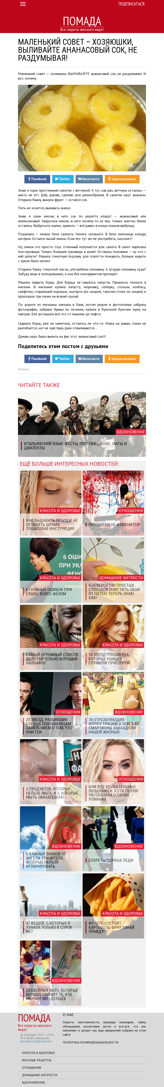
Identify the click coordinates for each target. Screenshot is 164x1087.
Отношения (31, 1067)
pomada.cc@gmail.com (36, 1041)
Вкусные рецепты (36, 1060)
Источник (23, 369)
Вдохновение (33, 1082)
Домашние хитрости (39, 1075)
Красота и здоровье (38, 1052)
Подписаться (131, 4)
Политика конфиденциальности (90, 1042)
